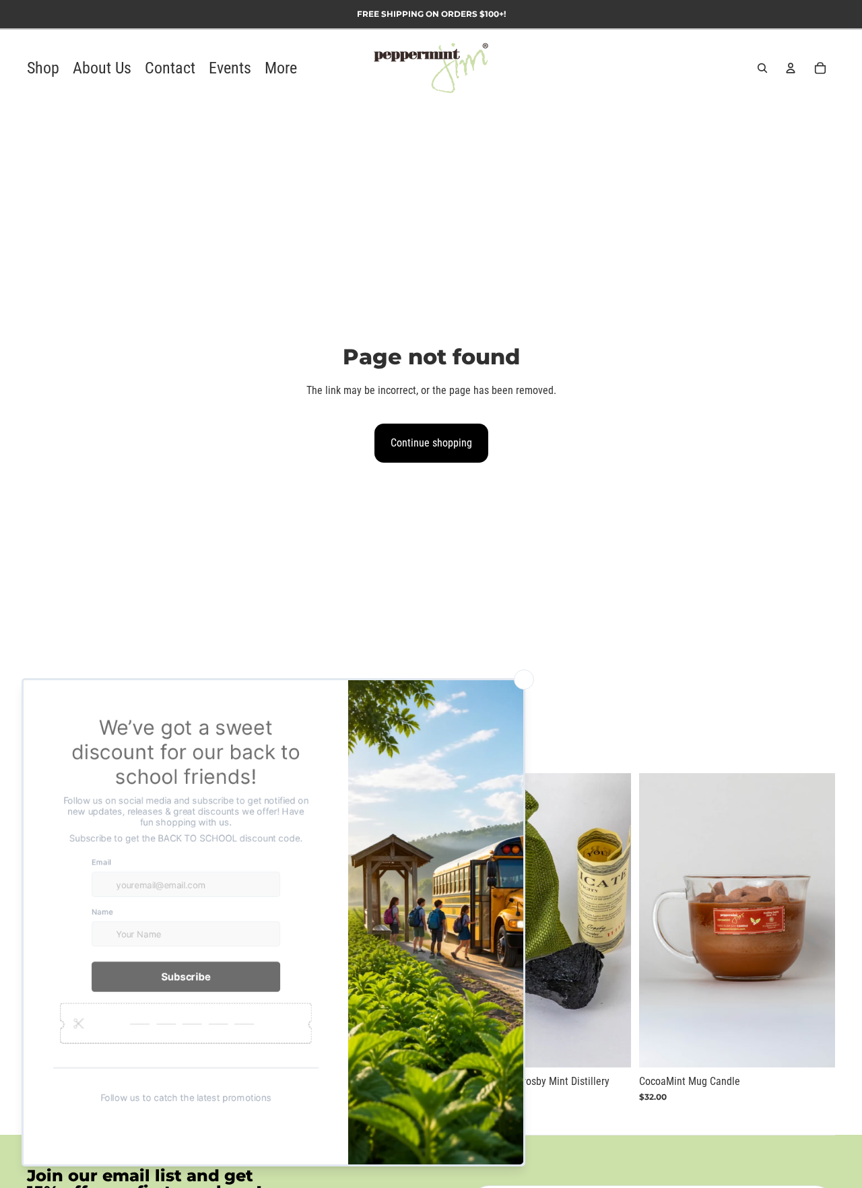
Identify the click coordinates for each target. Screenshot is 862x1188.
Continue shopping (431, 442)
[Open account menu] (790, 68)
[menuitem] (281, 68)
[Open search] (762, 68)
